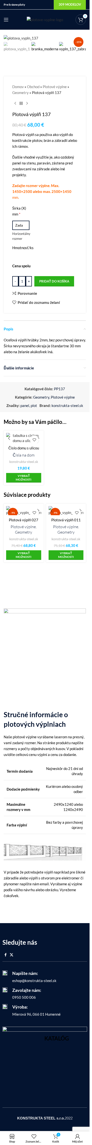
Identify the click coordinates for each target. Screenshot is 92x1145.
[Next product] (27, 103)
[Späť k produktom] (21, 103)
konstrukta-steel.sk (67, 405)
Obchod (33, 86)
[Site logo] (45, 19)
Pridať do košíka (54, 281)
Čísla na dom (24, 455)
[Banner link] (44, 1061)
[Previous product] (15, 103)
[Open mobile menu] (6, 20)
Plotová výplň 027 (23, 520)
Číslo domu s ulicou (23, 448)
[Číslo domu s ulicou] (23, 438)
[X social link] (11, 955)
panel (24, 405)
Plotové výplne (55, 86)
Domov (18, 86)
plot (34, 405)
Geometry (20, 92)
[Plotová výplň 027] (23, 510)
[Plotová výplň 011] (66, 510)
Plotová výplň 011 (66, 520)
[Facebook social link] (5, 955)
